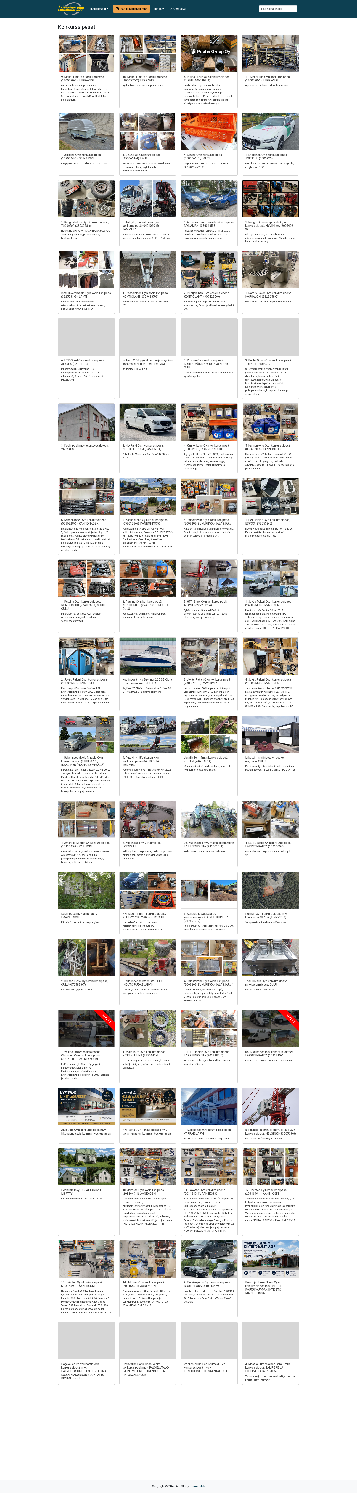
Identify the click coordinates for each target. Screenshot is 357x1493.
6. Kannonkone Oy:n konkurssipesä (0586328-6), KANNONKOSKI (83, 521)
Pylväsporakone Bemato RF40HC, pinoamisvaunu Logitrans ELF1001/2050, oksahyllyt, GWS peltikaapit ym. (205, 614)
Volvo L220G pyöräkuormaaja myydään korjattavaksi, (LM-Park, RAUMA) (148, 362)
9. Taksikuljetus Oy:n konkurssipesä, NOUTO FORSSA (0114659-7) (207, 1284)
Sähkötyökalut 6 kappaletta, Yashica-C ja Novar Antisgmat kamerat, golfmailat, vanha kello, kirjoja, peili (147, 855)
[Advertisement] (178, 1439)
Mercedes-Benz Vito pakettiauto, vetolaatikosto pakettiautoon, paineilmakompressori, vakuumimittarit (143, 926)
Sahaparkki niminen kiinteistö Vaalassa (265, 922)
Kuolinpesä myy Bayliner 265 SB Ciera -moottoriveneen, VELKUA (147, 681)
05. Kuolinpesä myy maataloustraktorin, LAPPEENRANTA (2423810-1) (209, 844)
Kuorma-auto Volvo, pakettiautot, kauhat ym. (268, 1060)
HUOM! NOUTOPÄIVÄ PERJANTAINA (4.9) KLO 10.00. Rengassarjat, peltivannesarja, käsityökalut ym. (85, 234)
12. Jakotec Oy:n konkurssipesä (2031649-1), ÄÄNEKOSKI (266, 1191)
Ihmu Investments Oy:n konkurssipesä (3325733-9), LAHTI (86, 294)
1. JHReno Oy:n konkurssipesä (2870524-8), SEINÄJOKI (81, 156)
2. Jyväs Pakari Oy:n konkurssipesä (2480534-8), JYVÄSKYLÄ (84, 681)
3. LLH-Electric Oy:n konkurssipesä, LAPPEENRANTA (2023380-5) (207, 1053)
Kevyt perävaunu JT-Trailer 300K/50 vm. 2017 (84, 163)
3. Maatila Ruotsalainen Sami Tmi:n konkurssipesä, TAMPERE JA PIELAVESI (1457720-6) (267, 1367)
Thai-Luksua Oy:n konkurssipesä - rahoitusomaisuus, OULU (267, 982)
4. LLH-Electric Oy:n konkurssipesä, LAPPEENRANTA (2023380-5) (268, 844)
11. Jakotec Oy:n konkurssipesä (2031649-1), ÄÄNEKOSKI (204, 1191)
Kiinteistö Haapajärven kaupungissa (80, 922)
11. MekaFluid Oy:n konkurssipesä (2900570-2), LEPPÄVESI (267, 78)
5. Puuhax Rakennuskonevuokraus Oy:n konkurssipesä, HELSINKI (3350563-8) (270, 1131)
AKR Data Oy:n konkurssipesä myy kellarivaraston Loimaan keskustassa (147, 1131)
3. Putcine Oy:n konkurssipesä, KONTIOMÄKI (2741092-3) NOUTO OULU (206, 364)
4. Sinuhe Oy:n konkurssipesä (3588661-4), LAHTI (203, 156)
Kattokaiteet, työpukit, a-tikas (76, 989)
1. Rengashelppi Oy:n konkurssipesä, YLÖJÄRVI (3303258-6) (85, 223)
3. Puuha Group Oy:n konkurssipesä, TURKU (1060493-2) (268, 362)
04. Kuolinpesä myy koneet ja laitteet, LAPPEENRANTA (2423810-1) (269, 1053)
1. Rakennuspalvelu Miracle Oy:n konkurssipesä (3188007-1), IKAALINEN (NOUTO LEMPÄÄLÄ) (82, 761)
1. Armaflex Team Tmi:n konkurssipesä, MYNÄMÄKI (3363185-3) (209, 223)
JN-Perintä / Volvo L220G (136, 369)
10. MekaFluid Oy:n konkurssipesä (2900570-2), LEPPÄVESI (145, 78)
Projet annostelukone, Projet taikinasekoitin (268, 301)
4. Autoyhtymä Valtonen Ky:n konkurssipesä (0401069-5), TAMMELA (141, 761)
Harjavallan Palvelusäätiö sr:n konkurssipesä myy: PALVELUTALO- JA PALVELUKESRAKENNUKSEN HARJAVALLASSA (146, 1369)
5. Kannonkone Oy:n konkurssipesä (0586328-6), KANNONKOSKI (267, 447)
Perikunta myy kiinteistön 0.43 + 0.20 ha (81, 1198)
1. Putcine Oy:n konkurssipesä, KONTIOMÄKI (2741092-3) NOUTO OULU (84, 605)
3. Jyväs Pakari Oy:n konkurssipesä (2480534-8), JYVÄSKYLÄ (207, 681)
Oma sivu (179, 9)
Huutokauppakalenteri (133, 9)
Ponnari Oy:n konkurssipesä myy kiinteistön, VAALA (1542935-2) (266, 915)
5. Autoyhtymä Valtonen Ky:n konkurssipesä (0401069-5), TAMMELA (141, 225)
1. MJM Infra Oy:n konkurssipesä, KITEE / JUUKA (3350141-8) (144, 1053)
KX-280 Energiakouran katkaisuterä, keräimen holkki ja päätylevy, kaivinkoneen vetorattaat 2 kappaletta (146, 1064)
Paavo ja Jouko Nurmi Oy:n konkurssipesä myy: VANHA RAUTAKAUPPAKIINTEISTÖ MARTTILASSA (263, 1288)
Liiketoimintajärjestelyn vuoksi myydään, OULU (264, 759)
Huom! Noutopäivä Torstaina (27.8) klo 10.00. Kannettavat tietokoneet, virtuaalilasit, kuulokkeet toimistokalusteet (269, 532)
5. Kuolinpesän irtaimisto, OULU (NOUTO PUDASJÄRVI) (143, 982)
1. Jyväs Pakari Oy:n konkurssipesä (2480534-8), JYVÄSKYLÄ (268, 603)
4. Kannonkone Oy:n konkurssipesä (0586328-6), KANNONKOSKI (206, 447)
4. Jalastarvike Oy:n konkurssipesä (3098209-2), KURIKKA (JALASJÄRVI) (208, 982)
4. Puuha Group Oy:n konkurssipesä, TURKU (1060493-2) (207, 78)
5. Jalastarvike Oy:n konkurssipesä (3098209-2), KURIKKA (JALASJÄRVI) (208, 521)
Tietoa (157, 9)
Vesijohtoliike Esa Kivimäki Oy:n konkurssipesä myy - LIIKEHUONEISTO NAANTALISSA (205, 1367)
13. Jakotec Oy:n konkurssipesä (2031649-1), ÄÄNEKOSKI (81, 1284)
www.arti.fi (198, 1486)
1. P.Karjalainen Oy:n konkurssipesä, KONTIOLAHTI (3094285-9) (145, 294)
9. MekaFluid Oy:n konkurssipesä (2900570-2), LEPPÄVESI (82, 78)
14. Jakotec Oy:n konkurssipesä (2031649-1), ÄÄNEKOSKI (143, 1284)
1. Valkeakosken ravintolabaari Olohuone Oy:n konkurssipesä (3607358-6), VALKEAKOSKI (80, 1055)
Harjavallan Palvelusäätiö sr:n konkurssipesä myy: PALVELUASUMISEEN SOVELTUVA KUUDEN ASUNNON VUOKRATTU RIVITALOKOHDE (83, 1371)
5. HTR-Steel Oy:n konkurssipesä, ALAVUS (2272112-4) (205, 603)
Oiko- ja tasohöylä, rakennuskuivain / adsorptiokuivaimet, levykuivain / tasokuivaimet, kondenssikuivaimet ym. (270, 238)
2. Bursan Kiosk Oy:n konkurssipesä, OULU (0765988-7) (84, 982)
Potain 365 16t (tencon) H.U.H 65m (263, 1138)
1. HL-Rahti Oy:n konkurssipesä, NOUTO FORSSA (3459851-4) (143, 447)
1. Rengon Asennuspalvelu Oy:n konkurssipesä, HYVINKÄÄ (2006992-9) (269, 225)
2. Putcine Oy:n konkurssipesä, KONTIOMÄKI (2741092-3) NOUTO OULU (145, 605)
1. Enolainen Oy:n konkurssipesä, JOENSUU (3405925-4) (266, 156)
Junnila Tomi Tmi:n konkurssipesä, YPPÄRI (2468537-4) (206, 759)
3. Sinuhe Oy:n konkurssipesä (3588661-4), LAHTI (141, 156)
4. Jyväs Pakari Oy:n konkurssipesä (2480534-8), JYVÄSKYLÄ (268, 681)
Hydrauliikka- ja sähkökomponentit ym (143, 85)
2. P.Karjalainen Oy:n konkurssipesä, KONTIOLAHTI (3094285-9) (207, 294)
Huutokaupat (98, 9)
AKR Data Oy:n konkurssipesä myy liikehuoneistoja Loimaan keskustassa (86, 1131)
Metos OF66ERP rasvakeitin (259, 989)
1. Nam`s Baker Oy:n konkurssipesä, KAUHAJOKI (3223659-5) (268, 294)
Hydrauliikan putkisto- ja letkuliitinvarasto (267, 85)
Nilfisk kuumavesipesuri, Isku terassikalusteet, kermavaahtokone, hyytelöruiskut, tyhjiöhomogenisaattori (147, 167)
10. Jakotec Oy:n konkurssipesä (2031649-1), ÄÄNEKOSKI (143, 1191)
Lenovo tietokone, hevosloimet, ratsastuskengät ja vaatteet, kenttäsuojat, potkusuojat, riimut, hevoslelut (83, 305)
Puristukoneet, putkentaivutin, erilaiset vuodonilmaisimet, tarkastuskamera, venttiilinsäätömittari (81, 617)
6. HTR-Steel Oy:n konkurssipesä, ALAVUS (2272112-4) (82, 362)
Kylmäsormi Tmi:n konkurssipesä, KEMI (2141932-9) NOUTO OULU (144, 915)
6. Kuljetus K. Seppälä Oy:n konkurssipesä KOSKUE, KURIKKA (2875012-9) (206, 917)
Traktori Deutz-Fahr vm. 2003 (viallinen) (204, 851)
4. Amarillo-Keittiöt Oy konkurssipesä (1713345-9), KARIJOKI (85, 844)
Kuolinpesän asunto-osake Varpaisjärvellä (206, 1138)
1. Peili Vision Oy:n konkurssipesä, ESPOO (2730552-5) (267, 521)
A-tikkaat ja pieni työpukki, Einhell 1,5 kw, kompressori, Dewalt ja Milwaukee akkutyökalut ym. (209, 305)
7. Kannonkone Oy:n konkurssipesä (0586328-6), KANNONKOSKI (145, 521)
